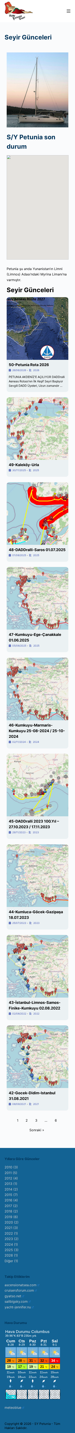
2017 (8, 1206)
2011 (8, 1173)
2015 (8, 1195)
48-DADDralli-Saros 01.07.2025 (37, 550)
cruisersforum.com (19, 1290)
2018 (8, 1211)
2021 (36, 1104)
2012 (8, 1178)
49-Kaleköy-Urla (24, 465)
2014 (8, 1189)
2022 (36, 1013)
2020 (9, 1222)
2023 (36, 832)
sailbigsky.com (16, 1301)
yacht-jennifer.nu (18, 1307)
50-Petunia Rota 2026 (29, 365)
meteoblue (13, 1407)
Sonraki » (36, 1130)
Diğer (9, 1261)
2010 (8, 1167)
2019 (8, 1217)
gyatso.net (13, 1296)
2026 (36, 370)
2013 (8, 1184)
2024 (36, 741)
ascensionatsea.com (20, 1285)
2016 (8, 1200)
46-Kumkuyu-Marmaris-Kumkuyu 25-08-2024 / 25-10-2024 (37, 731)
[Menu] (68, 11)
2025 (36, 470)
